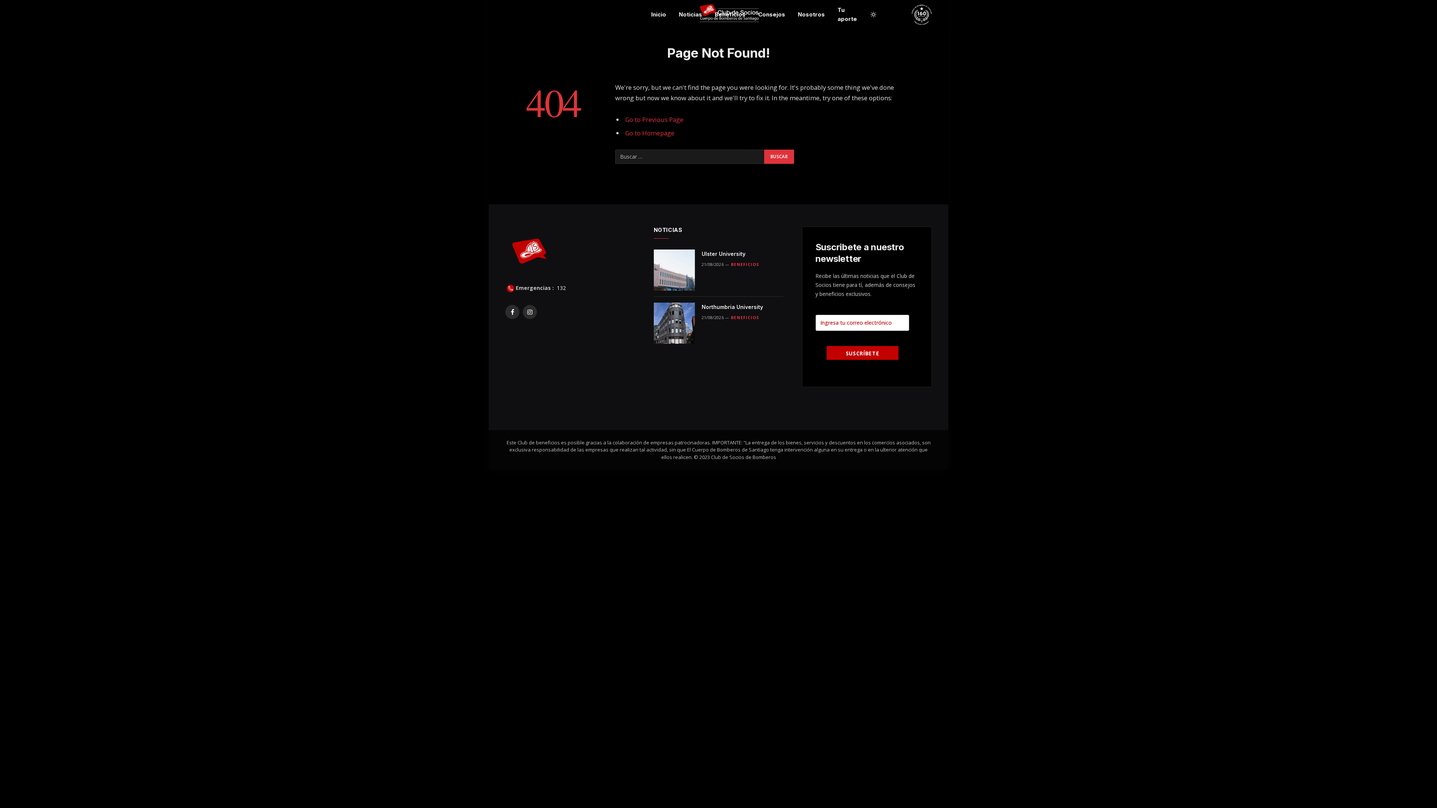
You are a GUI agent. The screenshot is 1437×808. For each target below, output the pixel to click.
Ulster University (723, 254)
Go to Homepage (649, 133)
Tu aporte (847, 14)
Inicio (658, 14)
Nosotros (811, 14)
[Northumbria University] (674, 323)
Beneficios (730, 14)
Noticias (690, 14)
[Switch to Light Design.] (873, 15)
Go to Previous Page (654, 119)
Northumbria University (732, 307)
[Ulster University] (674, 270)
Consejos (771, 14)
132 (560, 287)
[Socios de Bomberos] (950, 14)
